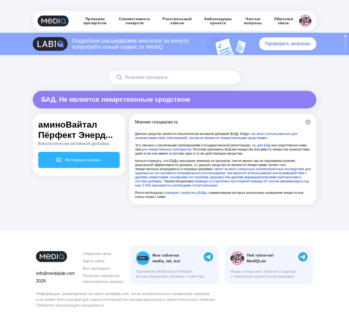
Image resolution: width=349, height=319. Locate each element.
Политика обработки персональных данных (103, 278)
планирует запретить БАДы (185, 193)
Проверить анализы (288, 43)
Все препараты (96, 268)
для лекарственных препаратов (166, 149)
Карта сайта (93, 261)
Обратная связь (97, 253)
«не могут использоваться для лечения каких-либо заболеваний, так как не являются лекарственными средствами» (216, 136)
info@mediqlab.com (55, 273)
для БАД (263, 145)
